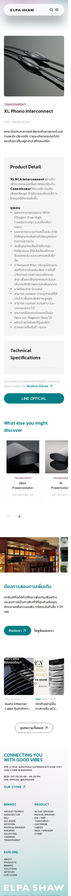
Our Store (10, 875)
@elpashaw (27, 779)
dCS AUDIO (10, 821)
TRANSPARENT (12, 840)
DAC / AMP (40, 817)
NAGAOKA (9, 830)
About (8, 859)
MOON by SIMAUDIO (14, 827)
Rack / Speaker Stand (44, 832)
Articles (9, 872)
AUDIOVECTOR (12, 814)
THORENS (9, 837)
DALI (6, 817)
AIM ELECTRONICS (14, 811)
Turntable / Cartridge (42, 822)
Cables (39, 827)
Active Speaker (44, 811)
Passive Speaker (45, 814)
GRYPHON (9, 824)
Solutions (10, 868)
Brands (8, 865)
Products (10, 862)
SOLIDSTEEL (10, 833)
